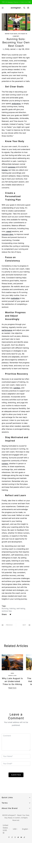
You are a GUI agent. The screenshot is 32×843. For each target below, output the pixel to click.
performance (7, 330)
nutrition (16, 388)
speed (8, 231)
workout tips (7, 611)
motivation (15, 298)
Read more (12, 688)
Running (5, 608)
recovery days (7, 234)
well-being (20, 608)
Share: (4, 614)
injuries (5, 170)
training (12, 608)
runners (5, 464)
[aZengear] (16, 7)
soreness (12, 167)
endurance (16, 104)
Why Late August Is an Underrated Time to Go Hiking (12, 681)
